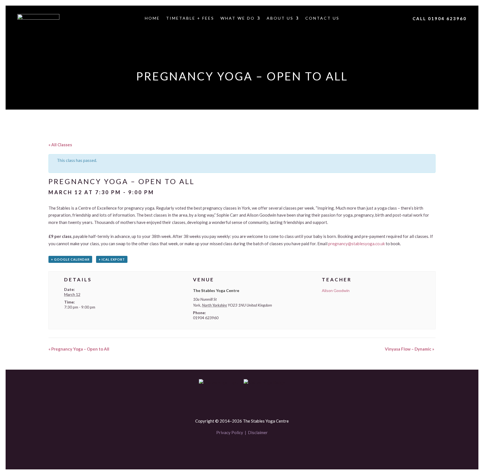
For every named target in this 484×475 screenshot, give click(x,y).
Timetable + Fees (190, 18)
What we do (237, 18)
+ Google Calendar (70, 259)
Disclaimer (258, 432)
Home (152, 18)
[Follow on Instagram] (251, 449)
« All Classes (60, 144)
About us (280, 18)
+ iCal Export (112, 259)
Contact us (322, 18)
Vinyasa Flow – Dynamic (409, 348)
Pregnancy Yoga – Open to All (78, 348)
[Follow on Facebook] (232, 449)
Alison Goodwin (336, 290)
